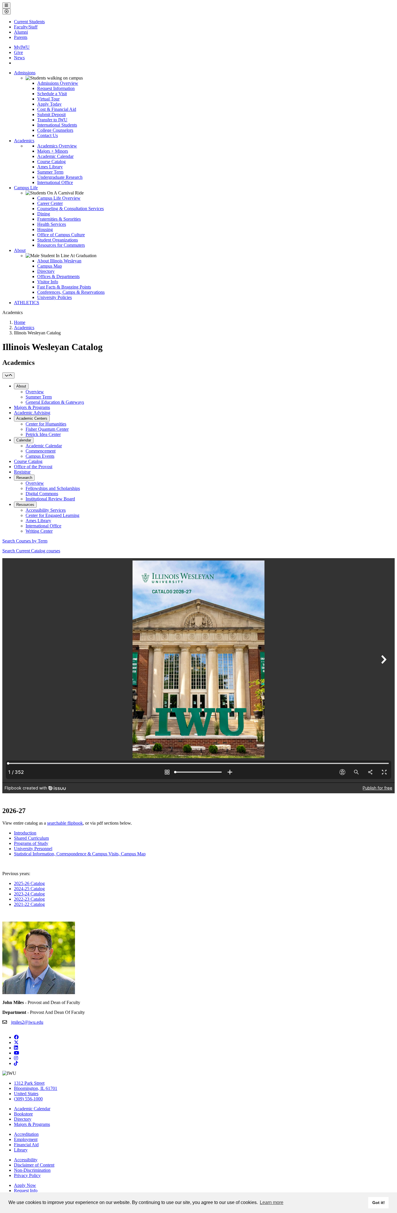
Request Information (56, 88)
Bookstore (23, 1113)
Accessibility (25, 1159)
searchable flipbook (65, 823)
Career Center (50, 203)
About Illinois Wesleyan (59, 260)
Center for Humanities (46, 423)
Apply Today (49, 104)
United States (26, 1093)
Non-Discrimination (32, 1170)
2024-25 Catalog (29, 888)
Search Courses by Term (24, 540)
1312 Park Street (29, 1083)
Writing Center (39, 531)
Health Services (51, 224)
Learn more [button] (271, 1202)
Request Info (25, 1190)
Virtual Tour (48, 98)
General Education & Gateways (55, 402)
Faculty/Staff (25, 26)
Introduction (25, 832)
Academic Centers (31, 418)
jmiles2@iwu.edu (27, 1022)
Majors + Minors (52, 151)
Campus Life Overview (59, 198)
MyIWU (22, 47)
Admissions (24, 72)
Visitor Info (47, 281)
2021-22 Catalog (29, 904)
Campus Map (49, 266)
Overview (35, 391)
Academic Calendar (55, 156)
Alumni (21, 32)
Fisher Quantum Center (47, 429)
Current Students (29, 21)
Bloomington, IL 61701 (35, 1088)
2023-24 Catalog (29, 893)
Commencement (41, 450)
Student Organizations (57, 239)
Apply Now (25, 1185)
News (19, 57)
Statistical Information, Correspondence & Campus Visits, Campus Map (80, 853)
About (20, 250)
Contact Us (47, 135)
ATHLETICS (26, 302)
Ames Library (50, 166)
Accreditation (26, 1134)
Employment (25, 1139)
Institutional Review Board (50, 498)
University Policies (54, 297)
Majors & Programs (32, 407)
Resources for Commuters (61, 245)
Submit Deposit (51, 114)
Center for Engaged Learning (52, 515)
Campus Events (40, 456)
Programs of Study (31, 843)
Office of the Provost (33, 466)
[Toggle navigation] (8, 375)
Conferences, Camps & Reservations (71, 292)
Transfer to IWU (52, 119)
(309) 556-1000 (28, 1098)
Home (19, 322)
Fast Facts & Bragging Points (64, 286)
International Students (57, 124)
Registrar (22, 471)
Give (18, 52)
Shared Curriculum (31, 838)
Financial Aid (26, 1144)
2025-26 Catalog (29, 883)
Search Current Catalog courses (31, 550)
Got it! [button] (378, 1202)
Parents (20, 37)
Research (24, 477)
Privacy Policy (27, 1175)
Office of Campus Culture (61, 234)
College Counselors (55, 130)
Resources (25, 504)
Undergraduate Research (60, 177)
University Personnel (33, 848)
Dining (43, 213)
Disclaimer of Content (34, 1164)
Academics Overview (57, 145)
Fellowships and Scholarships (53, 488)
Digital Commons (42, 493)
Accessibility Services (46, 510)
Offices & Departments (58, 276)
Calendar (23, 440)
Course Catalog (51, 161)
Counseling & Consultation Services (70, 208)
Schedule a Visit (52, 93)
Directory (46, 271)
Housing (45, 229)
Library (21, 1149)
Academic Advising (32, 412)
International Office (55, 182)
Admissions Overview (57, 83)
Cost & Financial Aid (56, 109)
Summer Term (50, 172)
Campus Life (26, 187)
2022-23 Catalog (29, 899)
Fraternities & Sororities (59, 219)
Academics (24, 140)
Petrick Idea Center (43, 434)
